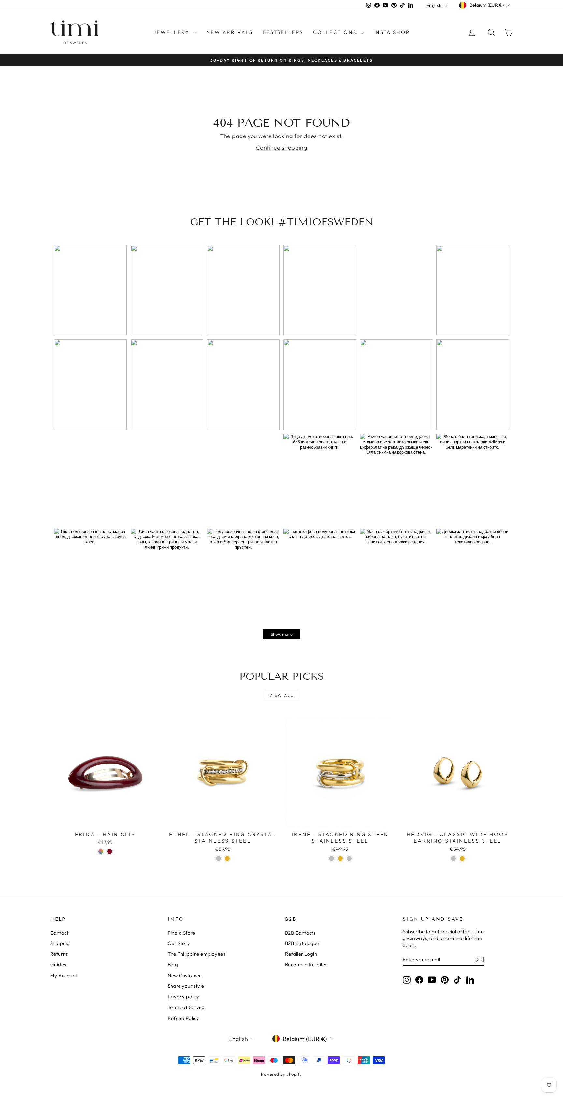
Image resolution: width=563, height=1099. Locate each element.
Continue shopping (281, 147)
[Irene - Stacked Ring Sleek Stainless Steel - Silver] (331, 858)
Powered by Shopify (281, 1074)
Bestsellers (283, 32)
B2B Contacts (300, 933)
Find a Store (181, 933)
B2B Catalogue (302, 943)
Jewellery (172, 32)
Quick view (105, 820)
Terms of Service (187, 1007)
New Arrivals (229, 32)
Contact (59, 933)
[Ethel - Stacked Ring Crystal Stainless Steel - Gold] (227, 858)
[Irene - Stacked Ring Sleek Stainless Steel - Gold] (340, 858)
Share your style (186, 986)
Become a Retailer (306, 965)
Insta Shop (391, 32)
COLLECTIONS (336, 32)
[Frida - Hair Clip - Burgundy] (110, 852)
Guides (58, 965)
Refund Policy (183, 1018)
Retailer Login (301, 954)
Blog (173, 965)
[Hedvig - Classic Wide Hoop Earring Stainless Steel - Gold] (462, 858)
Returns (59, 954)
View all (281, 695)
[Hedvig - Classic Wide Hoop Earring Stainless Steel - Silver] (453, 858)
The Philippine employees (196, 954)
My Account (63, 975)
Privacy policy (184, 996)
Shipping (60, 943)
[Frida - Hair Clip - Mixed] (101, 852)
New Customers (186, 975)
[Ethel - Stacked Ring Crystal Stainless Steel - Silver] (218, 858)
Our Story (179, 943)
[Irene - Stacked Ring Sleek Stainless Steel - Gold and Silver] (349, 858)
